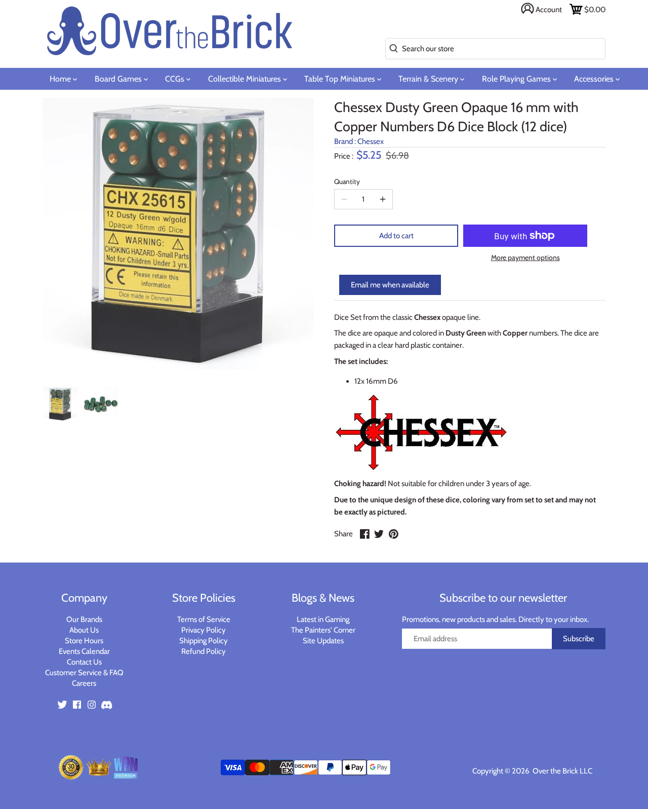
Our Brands (84, 619)
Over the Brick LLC (561, 771)
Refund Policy (203, 651)
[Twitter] (62, 704)
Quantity (347, 181)
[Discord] (106, 704)
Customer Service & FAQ (84, 672)
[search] (391, 49)
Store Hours (84, 640)
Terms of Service (203, 619)
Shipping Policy (203, 640)
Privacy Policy (203, 630)
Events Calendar (84, 651)
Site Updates (323, 640)
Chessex (370, 141)
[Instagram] (92, 704)
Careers (84, 683)
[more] (382, 199)
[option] (60, 404)
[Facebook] (77, 704)
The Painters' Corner (323, 630)
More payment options (525, 258)
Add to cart (396, 235)
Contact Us (84, 662)
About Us (84, 630)
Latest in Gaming (323, 619)
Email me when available (390, 284)
